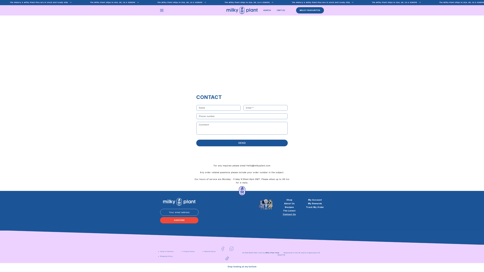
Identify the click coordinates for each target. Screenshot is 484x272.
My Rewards (315, 203)
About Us (289, 203)
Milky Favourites (310, 10)
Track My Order (315, 207)
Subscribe (179, 220)
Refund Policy (210, 251)
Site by (269, 253)
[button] (267, 10)
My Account (315, 200)
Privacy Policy (189, 251)
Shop (289, 200)
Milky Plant (253, 253)
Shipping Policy (166, 256)
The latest (289, 210)
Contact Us (289, 214)
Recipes (289, 207)
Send (242, 142)
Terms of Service (167, 251)
